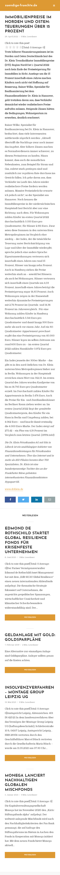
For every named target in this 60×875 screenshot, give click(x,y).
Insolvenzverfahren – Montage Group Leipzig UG (29, 692)
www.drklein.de (14, 489)
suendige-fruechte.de (21, 5)
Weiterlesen (30, 617)
